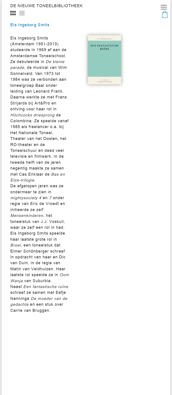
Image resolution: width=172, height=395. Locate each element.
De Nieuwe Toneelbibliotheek (46, 6)
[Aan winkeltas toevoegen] (118, 73)
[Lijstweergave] (22, 13)
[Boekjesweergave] (13, 13)
